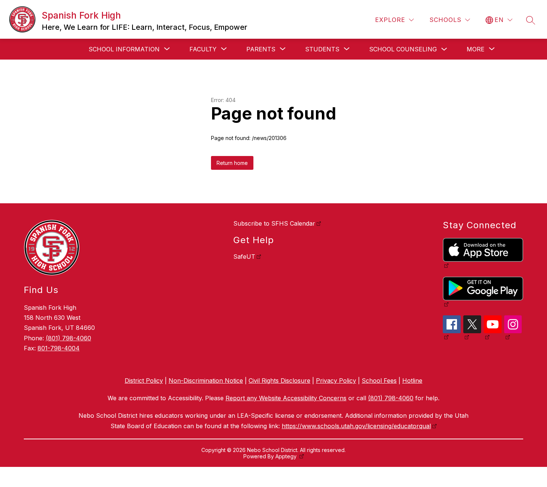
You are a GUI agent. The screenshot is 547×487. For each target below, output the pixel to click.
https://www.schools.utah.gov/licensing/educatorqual (356, 426)
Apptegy (286, 456)
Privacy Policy (336, 380)
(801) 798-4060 (68, 338)
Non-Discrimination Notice (206, 380)
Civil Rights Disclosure (279, 380)
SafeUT (244, 256)
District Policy (144, 380)
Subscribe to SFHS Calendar (274, 223)
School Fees (379, 380)
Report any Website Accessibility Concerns (285, 398)
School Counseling (403, 49)
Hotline (412, 380)
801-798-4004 (59, 348)
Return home (232, 163)
